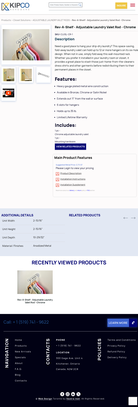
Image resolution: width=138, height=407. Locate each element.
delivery (71, 190)
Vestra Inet (73, 398)
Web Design (45, 398)
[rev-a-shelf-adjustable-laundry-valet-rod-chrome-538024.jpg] (8, 75)
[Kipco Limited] (15, 7)
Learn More (118, 323)
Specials (20, 357)
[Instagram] (68, 394)
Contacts (21, 380)
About (19, 363)
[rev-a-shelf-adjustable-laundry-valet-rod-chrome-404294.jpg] (26, 45)
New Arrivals (23, 351)
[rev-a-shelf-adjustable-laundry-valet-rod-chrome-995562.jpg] (26, 75)
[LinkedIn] (73, 394)
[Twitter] (78, 394)
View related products (70, 146)
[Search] (80, 5)
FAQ (88, 190)
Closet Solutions (22, 20)
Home (18, 339)
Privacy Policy (116, 345)
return (79, 190)
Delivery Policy (117, 357)
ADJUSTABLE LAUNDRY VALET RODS (51, 20)
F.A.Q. (18, 369)
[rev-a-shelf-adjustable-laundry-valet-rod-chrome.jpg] (43, 75)
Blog (18, 374)
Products (6, 20)
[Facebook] (62, 394)
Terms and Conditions (122, 339)
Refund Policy (116, 351)
